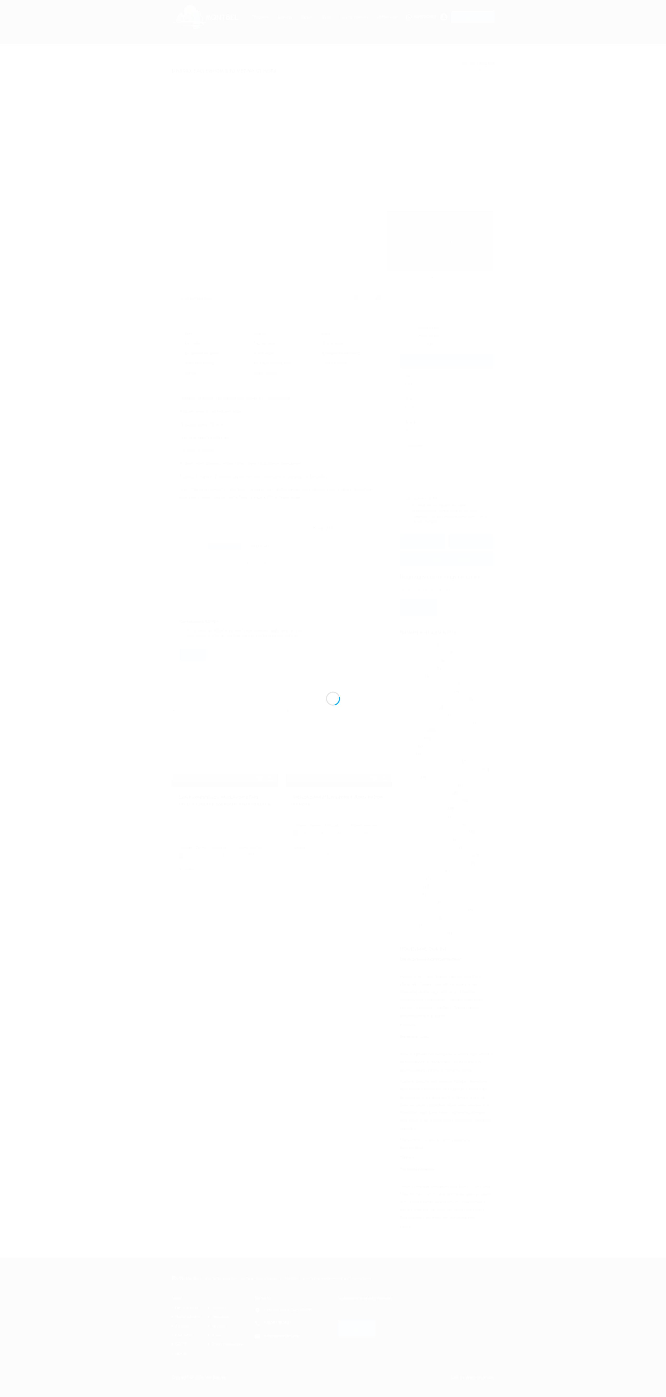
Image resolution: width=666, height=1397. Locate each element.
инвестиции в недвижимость (429, 683)
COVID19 (414, 738)
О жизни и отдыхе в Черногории (435, 832)
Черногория (414, 730)
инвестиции (413, 676)
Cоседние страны (419, 644)
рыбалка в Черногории (424, 715)
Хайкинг (413, 894)
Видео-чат (260, 546)
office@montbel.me (453, 344)
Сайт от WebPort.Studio (472, 1377)
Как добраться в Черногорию (433, 800)
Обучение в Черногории (428, 839)
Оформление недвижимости (432, 847)
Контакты (184, 1335)
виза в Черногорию (421, 660)
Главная (179, 62)
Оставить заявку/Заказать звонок (447, 361)
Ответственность (227, 1344)
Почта (180, 1353)
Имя (408, 376)
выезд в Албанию (419, 668)
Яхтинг (412, 925)
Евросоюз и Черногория (428, 793)
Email (409, 399)
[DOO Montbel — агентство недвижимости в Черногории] (207, 26)
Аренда (285, 17)
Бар (409, 754)
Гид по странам (354, 17)
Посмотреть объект (225, 771)
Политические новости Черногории (438, 855)
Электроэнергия (421, 917)
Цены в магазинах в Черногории (435, 910)
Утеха (273, 62)
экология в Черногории (424, 933)
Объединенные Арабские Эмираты (435, 699)
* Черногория (206, 62)
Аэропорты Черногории (425, 652)
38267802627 (424, 17)
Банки (411, 746)
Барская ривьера (243, 62)
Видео (412, 777)
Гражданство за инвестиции (431, 785)
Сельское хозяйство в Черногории (438, 863)
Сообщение (414, 446)
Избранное (387, 17)
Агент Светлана (447, 316)
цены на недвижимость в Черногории (437, 722)
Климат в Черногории (425, 808)
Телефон (412, 423)
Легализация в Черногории (428, 691)
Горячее (219, 1308)
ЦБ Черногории (420, 902)
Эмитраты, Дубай (421, 707)
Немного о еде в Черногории (433, 824)
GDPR (180, 1344)
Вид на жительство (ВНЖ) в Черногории (443, 769)
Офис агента (186, 1308)
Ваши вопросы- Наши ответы (432, 761)
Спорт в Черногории (424, 871)
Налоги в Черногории (425, 816)
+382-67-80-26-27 (459, 327)
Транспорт (415, 878)
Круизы (218, 1326)
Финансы (414, 886)
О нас (326, 17)
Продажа (260, 17)
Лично (225, 546)
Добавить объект (473, 17)
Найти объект (188, 1317)
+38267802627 (278, 1322)
